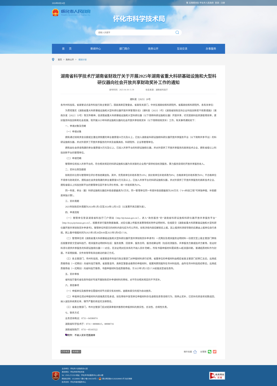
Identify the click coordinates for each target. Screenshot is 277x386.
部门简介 (124, 48)
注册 (223, 3)
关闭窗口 (76, 352)
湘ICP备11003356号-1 (89, 379)
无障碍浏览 (194, 3)
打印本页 (65, 352)
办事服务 (210, 48)
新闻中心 (95, 48)
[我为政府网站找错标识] (217, 379)
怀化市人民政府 (207, 3)
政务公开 (152, 48)
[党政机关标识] (56, 373)
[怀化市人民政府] (71, 13)
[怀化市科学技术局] (138, 18)
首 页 (66, 48)
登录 (217, 3)
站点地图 (128, 379)
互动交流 (181, 48)
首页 (60, 60)
